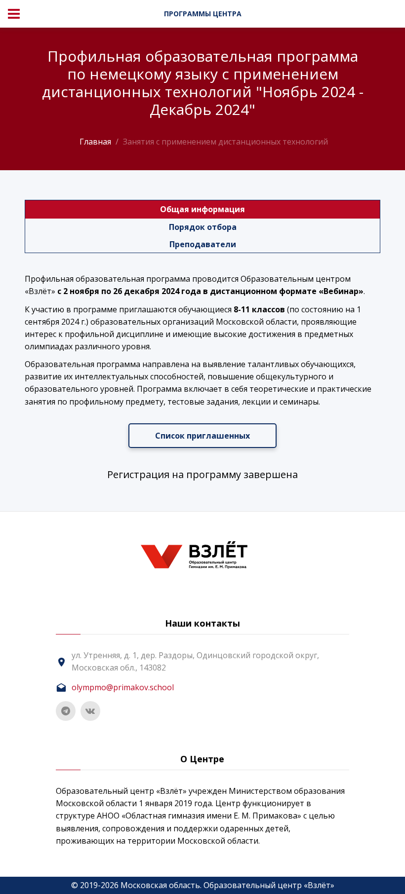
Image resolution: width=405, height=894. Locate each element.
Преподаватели (202, 244)
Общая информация (202, 209)
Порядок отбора (203, 227)
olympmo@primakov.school (123, 687)
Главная (95, 141)
